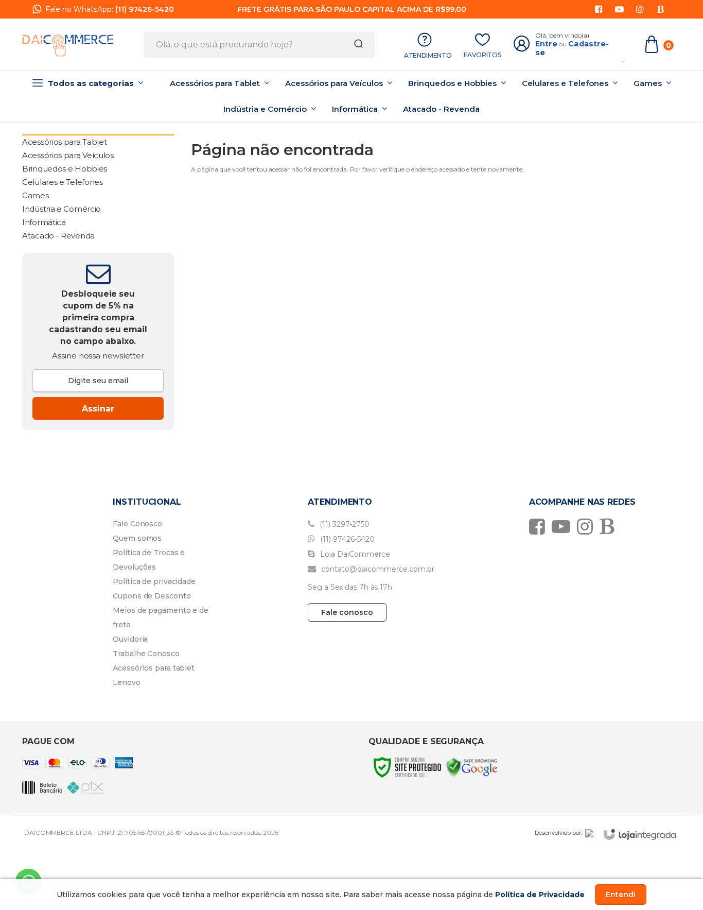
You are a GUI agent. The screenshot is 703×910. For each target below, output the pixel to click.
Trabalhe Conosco (146, 653)
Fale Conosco (137, 523)
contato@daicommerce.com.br (376, 569)
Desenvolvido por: (558, 832)
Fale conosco (347, 612)
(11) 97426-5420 (144, 9)
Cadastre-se (572, 48)
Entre (546, 43)
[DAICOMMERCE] (68, 44)
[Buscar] (355, 44)
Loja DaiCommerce (354, 554)
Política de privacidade (154, 581)
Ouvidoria (130, 639)
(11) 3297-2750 (344, 524)
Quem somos (137, 538)
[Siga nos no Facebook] (598, 9)
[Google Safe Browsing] (472, 766)
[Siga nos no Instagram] (639, 9)
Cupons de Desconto (151, 595)
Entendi (621, 894)
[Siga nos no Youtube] (619, 9)
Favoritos (482, 55)
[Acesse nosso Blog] (660, 9)
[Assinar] (98, 408)
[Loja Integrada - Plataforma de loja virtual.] (640, 834)
